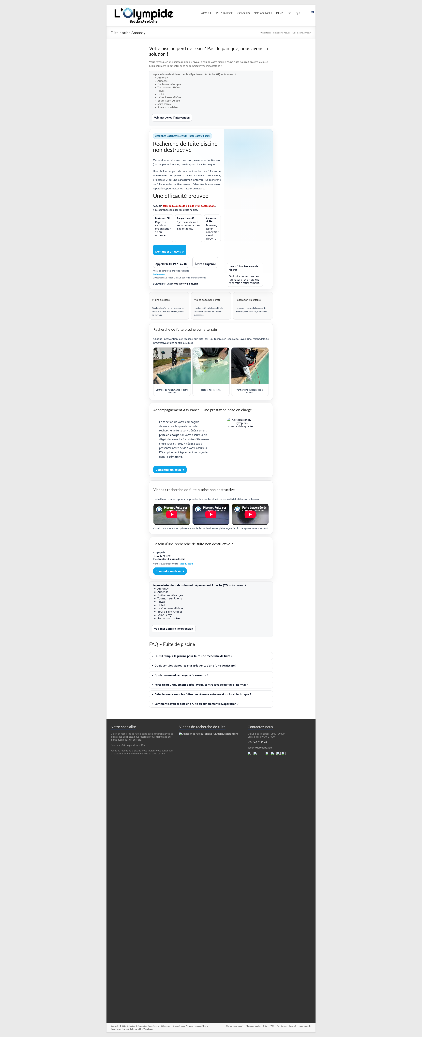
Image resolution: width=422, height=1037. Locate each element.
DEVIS (280, 13)
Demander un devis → (169, 251)
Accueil (287, 33)
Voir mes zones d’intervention (172, 117)
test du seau (159, 274)
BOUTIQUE (294, 13)
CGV (265, 1026)
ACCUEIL (206, 13)
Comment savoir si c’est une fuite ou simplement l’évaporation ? (196, 703)
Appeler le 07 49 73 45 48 (171, 264)
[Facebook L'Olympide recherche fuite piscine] (283, 753)
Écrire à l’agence (205, 264)
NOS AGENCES (263, 13)
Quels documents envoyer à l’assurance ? (181, 675)
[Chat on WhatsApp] (251, 753)
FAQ (272, 1026)
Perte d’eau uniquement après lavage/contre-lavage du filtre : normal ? (201, 684)
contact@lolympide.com (185, 283)
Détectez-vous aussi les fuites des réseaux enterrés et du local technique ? (202, 694)
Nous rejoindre (305, 1026)
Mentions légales (253, 1026)
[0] (310, 13)
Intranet (292, 1026)
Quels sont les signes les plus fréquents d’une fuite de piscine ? (195, 665)
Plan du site (281, 1026)
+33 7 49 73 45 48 (257, 742)
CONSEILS (243, 13)
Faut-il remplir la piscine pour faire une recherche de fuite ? (193, 656)
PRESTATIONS (224, 13)
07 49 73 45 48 (163, 555)
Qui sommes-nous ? (234, 1026)
